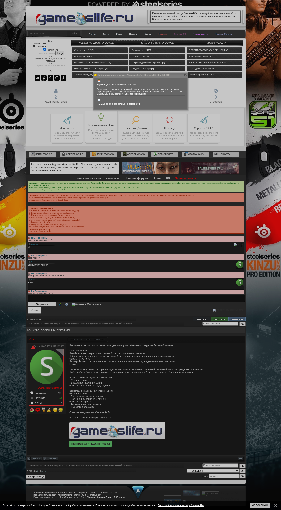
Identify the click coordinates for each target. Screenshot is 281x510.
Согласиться (260, 505)
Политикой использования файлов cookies (181, 505)
